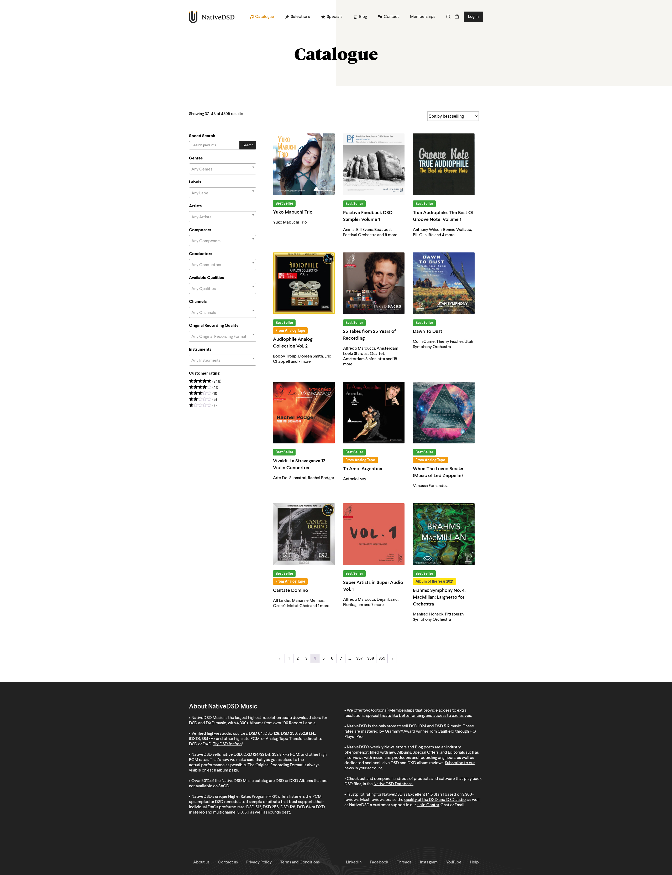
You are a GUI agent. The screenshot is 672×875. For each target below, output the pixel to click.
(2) (203, 406)
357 (359, 658)
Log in (473, 17)
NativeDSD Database (393, 784)
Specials (334, 17)
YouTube (453, 862)
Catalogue (264, 17)
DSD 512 (442, 726)
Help (474, 862)
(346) (205, 382)
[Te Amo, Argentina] (374, 412)
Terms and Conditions (300, 862)
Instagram (429, 862)
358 (370, 658)
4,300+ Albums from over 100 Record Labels (276, 723)
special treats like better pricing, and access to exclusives (418, 716)
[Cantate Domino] (304, 534)
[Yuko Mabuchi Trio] (304, 164)
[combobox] (222, 168)
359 (382, 658)
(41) (203, 388)
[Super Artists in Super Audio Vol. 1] (374, 534)
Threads (404, 862)
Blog (363, 17)
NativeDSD (212, 17)
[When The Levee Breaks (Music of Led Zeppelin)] (444, 412)
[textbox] (222, 169)
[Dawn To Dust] (444, 283)
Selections (300, 17)
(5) (203, 400)
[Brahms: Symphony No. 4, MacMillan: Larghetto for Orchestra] (444, 534)
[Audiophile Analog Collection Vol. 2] (304, 283)
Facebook (379, 862)
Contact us (228, 862)
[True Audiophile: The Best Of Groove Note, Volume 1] (444, 164)
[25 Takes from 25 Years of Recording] (374, 283)
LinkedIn (353, 862)
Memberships (422, 17)
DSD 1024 (417, 726)
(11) (203, 394)
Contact (391, 17)
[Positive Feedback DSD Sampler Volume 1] (374, 164)
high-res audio (219, 734)
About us (201, 862)
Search (248, 145)
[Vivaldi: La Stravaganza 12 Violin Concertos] (304, 412)
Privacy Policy (259, 862)
